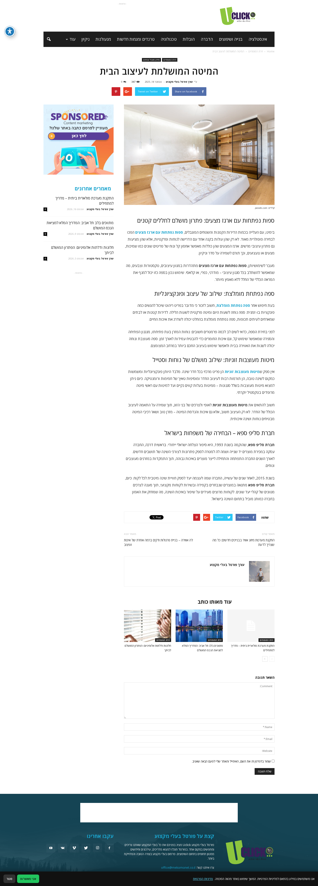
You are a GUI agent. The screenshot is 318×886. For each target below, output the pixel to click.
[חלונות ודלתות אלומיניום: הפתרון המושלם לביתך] (147, 625)
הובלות (189, 39)
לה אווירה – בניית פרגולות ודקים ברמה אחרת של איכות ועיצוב (158, 542)
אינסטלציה (258, 39)
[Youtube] (51, 848)
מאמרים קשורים (254, 601)
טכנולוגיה (169, 39)
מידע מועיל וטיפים (151, 59)
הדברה (207, 39)
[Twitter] (86, 848)
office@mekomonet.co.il (178, 867)
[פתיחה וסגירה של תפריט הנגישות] (10, 31)
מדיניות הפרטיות (203, 879)
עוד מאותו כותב (215, 601)
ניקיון (85, 39)
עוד (72, 39)
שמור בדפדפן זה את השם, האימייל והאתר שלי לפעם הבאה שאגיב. (231, 761)
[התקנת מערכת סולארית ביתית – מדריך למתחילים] (251, 625)
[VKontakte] (62, 848)
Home (271, 51)
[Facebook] (109, 848)
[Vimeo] (74, 848)
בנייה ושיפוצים (231, 39)
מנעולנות (103, 39)
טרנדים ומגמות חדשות (136, 39)
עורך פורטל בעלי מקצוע (179, 81)
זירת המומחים (169, 59)
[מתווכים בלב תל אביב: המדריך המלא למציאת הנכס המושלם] (199, 625)
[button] (48, 39)
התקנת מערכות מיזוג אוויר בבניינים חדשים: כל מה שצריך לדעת (243, 542)
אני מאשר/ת (28, 879)
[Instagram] (97, 848)
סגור (9, 879)
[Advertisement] (122, 16)
